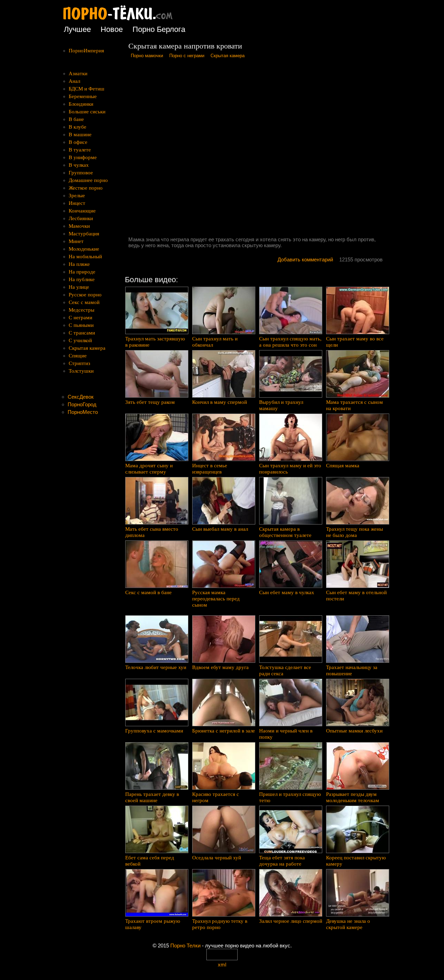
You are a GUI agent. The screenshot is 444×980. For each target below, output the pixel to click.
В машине (80, 134)
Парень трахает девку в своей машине (152, 797)
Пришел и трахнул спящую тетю (290, 797)
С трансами (82, 333)
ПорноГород (82, 404)
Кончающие (82, 211)
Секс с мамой (84, 302)
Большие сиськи (87, 111)
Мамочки (79, 226)
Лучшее (77, 29)
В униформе (83, 157)
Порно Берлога (159, 29)
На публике (82, 279)
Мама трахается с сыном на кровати (354, 405)
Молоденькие (84, 249)
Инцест (77, 203)
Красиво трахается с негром (215, 797)
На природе (82, 272)
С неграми (80, 317)
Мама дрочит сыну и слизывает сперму (149, 469)
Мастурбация (84, 233)
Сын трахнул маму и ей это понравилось (290, 469)
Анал (74, 81)
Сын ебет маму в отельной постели (356, 595)
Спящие (78, 355)
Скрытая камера (228, 55)
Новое (112, 29)
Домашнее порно (88, 180)
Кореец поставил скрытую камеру (356, 861)
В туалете (80, 150)
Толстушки (81, 371)
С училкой (80, 340)
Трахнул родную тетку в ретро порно (219, 924)
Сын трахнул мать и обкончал (215, 342)
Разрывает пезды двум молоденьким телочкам (352, 797)
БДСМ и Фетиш (86, 89)
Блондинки (81, 104)
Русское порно (85, 294)
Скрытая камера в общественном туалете (285, 532)
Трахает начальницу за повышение (351, 670)
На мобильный (85, 256)
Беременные (83, 96)
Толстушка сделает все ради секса (285, 670)
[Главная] (123, 21)
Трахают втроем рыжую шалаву (152, 924)
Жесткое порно (86, 188)
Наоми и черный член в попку (286, 734)
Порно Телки (185, 945)
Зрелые (77, 195)
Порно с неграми (186, 55)
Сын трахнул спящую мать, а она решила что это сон (290, 342)
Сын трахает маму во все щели (355, 342)
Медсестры (81, 310)
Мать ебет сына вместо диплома (151, 532)
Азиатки (78, 73)
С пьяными (81, 325)
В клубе (77, 127)
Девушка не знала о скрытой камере (348, 924)
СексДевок (81, 397)
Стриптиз (79, 363)
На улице (79, 287)
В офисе (78, 142)
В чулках (79, 165)
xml (222, 965)
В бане (76, 119)
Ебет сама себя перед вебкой (149, 861)
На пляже (79, 264)
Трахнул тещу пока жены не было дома (354, 532)
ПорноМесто (83, 412)
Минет (76, 241)
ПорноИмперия (86, 50)
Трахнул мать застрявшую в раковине (155, 342)
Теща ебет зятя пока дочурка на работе (282, 861)
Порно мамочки (147, 55)
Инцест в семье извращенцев (209, 469)
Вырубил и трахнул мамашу (281, 405)
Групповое (81, 172)
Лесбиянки (81, 218)
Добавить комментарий (305, 259)
